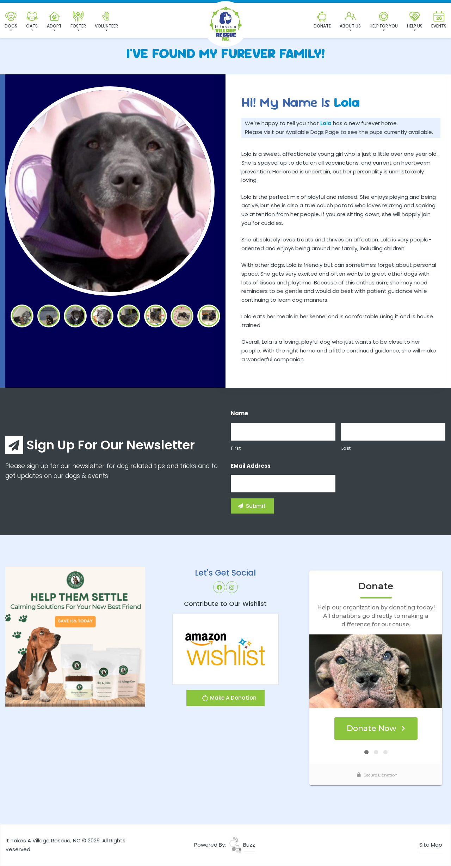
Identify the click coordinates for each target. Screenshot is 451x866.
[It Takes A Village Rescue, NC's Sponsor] (75, 636)
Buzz (248, 844)
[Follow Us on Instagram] (232, 587)
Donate (322, 26)
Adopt (54, 26)
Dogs (11, 26)
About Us (350, 26)
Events (438, 26)
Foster (78, 26)
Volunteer (106, 26)
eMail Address (251, 465)
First (236, 448)
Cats (32, 26)
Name (239, 413)
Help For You (384, 26)
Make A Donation (233, 697)
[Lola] (110, 191)
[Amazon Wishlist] (225, 648)
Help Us (414, 26)
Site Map (430, 844)
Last (346, 448)
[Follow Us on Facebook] (219, 587)
